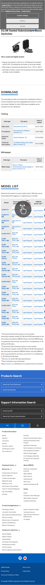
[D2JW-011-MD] (16, 216)
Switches (4, 438)
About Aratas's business (31, 498)
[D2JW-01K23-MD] (16, 299)
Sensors (4, 443)
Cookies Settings (22, 15)
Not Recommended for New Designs (32, 442)
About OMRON (28, 474)
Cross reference (7, 451)
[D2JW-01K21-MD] (16, 287)
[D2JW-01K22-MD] (16, 293)
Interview (4, 494)
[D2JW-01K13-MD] (16, 252)
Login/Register (27, 210)
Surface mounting (7, 517)
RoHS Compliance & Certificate (32, 448)
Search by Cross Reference (12, 384)
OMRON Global (5, 567)
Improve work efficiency (9, 522)
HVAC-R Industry (7, 547)
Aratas (25, 493)
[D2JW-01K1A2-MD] (16, 270)
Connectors (5, 441)
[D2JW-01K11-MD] (16, 240)
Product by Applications (10, 505)
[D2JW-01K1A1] (16, 258)
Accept (22, 26)
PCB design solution (8, 509)
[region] (22, 14)
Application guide (7, 481)
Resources (6, 469)
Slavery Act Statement (30, 484)
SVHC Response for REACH (31, 450)
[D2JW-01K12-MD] (16, 245)
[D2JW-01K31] (16, 305)
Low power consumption (9, 512)
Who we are (27, 481)
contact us (9, 364)
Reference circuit (7, 483)
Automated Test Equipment (10, 542)
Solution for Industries (10, 530)
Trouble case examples (9, 478)
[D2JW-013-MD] (16, 228)
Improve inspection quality (31, 509)
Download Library (8, 465)
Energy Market (6, 539)
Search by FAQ (7, 411)
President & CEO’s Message (32, 495)
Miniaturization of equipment (10, 520)
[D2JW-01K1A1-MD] (16, 264)
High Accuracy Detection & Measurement (31, 515)
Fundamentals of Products (9, 473)
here (6, 359)
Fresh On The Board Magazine (11, 489)
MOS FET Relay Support (30, 453)
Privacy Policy (5, 571)
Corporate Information (30, 501)
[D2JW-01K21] (16, 282)
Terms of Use (26, 567)
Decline (22, 21)
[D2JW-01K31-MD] (16, 311)
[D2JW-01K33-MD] (16, 323)
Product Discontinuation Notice (33, 438)
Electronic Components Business (30, 470)
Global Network (28, 479)
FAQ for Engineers (7, 475)
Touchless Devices (29, 512)
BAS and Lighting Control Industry (11, 550)
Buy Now (26, 435)
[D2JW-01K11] (16, 234)
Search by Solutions (9, 390)
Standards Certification (30, 445)
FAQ (7, 425)
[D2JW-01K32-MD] (16, 317)
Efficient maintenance (8, 525)
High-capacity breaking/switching (11, 515)
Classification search (8, 449)
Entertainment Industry (8, 544)
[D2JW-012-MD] (16, 222)
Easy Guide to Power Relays (10, 486)
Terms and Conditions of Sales (10, 575)
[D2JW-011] (16, 210)
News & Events (28, 476)
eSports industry (7, 536)
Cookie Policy (26, 571)
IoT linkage (27, 519)
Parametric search (7, 446)
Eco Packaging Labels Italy (31, 456)
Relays (4, 435)
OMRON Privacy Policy (12, 11)
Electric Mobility (6, 534)
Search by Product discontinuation (14, 416)
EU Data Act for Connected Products (31, 459)
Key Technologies (7, 491)
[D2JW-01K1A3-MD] (16, 275)
